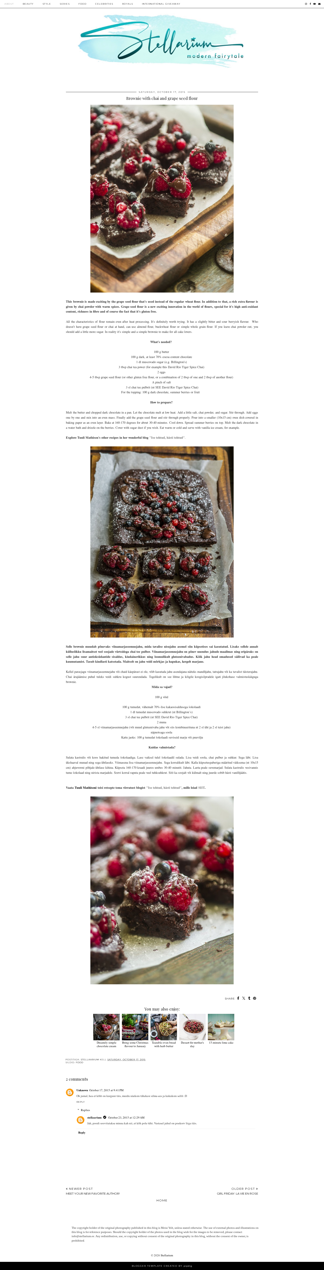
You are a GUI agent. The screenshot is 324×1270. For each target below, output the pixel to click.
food (79, 1062)
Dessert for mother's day (192, 1044)
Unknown (82, 1090)
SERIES (65, 3)
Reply (80, 1101)
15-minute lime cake (221, 1042)
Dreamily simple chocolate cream (106, 1044)
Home (162, 1200)
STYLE (47, 3)
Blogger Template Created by (162, 1265)
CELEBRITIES (104, 3)
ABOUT (9, 3)
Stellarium (167, 1255)
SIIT (201, 787)
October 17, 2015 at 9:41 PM (106, 1090)
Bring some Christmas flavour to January (135, 1044)
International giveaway (161, 3)
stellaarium (94, 1117)
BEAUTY (28, 3)
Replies (85, 1110)
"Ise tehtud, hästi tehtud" (167, 437)
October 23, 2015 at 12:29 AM (126, 1117)
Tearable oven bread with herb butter (164, 1044)
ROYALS (127, 3)
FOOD (82, 3)
